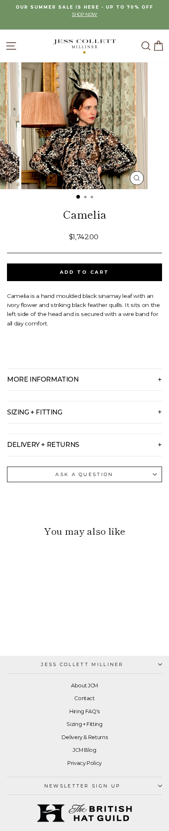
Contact (84, 698)
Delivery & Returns (85, 737)
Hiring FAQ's (84, 711)
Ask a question (84, 474)
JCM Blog (84, 750)
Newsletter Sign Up (82, 786)
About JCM (84, 685)
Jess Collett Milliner (82, 664)
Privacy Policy (84, 763)
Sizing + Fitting (84, 724)
